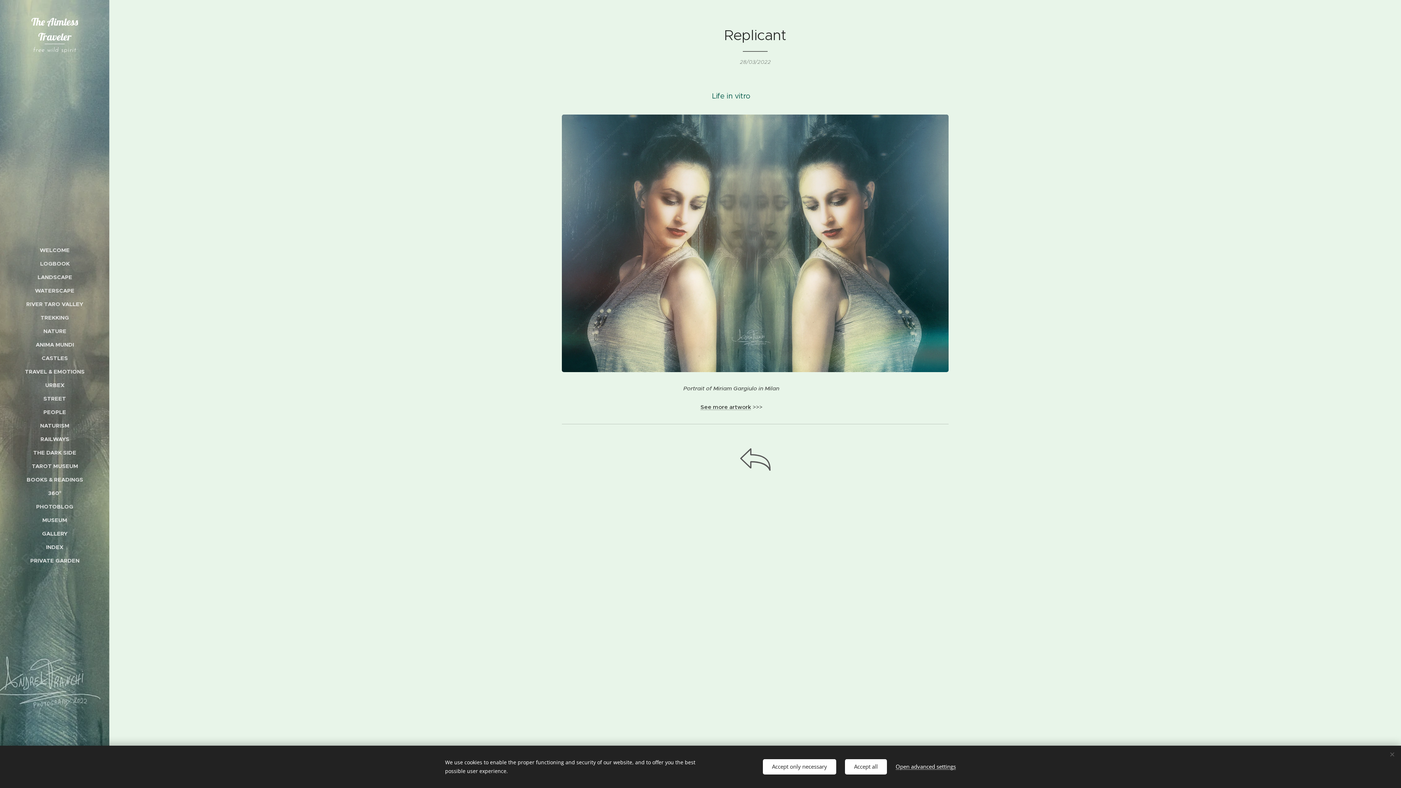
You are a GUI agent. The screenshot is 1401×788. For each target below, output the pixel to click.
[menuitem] (54, 250)
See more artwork (725, 406)
